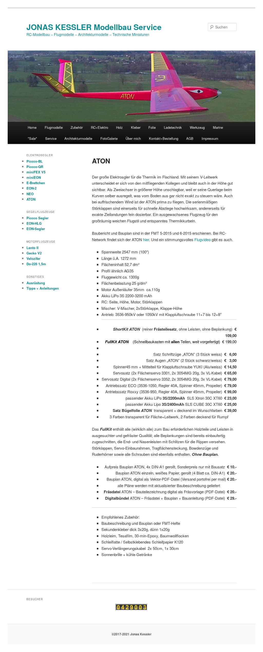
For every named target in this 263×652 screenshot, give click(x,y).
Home (32, 127)
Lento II (32, 247)
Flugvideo (202, 239)
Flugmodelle (54, 127)
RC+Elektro (99, 127)
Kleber (135, 127)
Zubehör (77, 127)
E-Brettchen (35, 182)
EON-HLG (34, 223)
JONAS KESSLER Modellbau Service (94, 26)
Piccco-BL (34, 161)
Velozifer (33, 258)
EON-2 (31, 188)
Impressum (210, 138)
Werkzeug (197, 127)
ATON (30, 199)
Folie (152, 127)
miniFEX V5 (35, 172)
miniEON (33, 177)
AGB (189, 138)
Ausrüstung (35, 282)
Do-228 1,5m (36, 263)
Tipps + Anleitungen (42, 288)
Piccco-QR (34, 166)
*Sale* (32, 138)
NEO (30, 193)
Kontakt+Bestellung (163, 138)
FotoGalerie (109, 138)
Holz (119, 127)
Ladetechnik (173, 127)
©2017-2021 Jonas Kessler (132, 634)
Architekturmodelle (78, 138)
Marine (218, 127)
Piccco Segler (37, 217)
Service (51, 138)
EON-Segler (35, 228)
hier (146, 239)
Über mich (133, 138)
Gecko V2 (34, 253)
